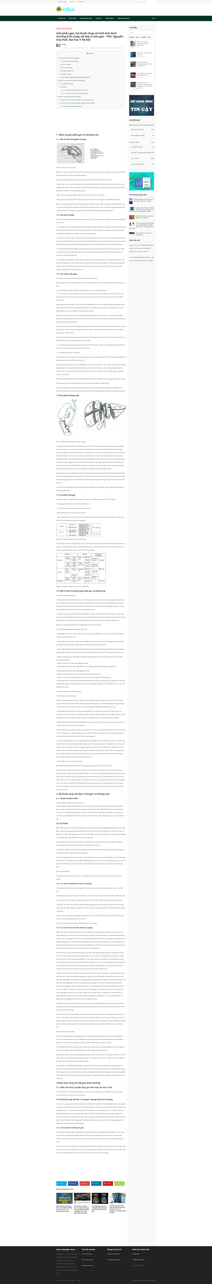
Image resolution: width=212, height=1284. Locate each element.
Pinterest (108, 1183)
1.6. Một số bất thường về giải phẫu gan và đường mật (74, 77)
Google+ (85, 1183)
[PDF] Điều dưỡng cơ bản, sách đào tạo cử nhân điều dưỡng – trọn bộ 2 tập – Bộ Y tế (141, 248)
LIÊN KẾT (72, 1)
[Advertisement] (125, 9)
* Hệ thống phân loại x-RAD (113, 1259)
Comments (144, 37)
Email (119, 1183)
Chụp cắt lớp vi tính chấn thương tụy (143, 234)
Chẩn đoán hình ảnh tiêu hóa (80, 48)
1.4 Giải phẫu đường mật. (66, 71)
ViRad (134, 1280)
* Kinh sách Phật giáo (87, 1254)
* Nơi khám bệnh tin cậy (88, 1265)
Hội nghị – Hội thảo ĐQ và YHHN (141, 153)
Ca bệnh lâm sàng (136, 147)
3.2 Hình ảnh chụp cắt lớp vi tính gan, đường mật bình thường (76, 103)
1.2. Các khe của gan (65, 64)
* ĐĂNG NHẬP (135, 1254)
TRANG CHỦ (62, 18)
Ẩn (93, 53)
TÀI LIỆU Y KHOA (134, 142)
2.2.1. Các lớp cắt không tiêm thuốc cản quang (74, 90)
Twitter (61, 1183)
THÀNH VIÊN (81, 1)
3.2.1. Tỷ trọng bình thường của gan (71, 106)
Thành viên (72, 1280)
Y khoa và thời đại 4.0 (137, 164)
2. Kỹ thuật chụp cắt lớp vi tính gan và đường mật (71, 80)
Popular (131, 37)
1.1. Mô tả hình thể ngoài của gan (68, 61)
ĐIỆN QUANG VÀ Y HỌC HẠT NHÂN (140, 125)
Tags (149, 37)
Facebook (72, 1183)
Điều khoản (65, 1280)
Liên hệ (78, 1280)
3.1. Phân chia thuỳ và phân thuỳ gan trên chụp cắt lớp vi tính (76, 100)
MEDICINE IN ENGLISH (123, 18)
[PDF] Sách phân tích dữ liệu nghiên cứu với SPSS (144, 217)
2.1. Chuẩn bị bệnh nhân (66, 84)
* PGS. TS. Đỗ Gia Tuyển (87, 1259)
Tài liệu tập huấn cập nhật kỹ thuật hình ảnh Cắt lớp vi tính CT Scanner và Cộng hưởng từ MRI (141, 209)
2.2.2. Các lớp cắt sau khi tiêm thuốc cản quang (74, 93)
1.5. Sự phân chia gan (65, 74)
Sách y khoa (135, 158)
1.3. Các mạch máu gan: (66, 67)
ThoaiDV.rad (153, 1280)
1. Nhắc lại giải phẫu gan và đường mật (68, 58)
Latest (137, 37)
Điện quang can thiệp (138, 135)
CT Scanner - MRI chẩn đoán (96, 48)
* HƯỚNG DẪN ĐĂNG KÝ (138, 1259)
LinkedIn (96, 1183)
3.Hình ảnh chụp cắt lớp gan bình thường (69, 96)
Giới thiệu (58, 1280)
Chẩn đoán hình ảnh (64, 28)
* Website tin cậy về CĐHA (113, 1254)
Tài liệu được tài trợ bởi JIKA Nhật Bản (114, 48)
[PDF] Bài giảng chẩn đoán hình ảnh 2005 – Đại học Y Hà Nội (143, 200)
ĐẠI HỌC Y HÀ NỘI (62, 1)
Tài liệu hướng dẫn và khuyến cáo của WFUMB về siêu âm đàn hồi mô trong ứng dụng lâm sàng (141, 225)
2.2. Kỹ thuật (62, 87)
